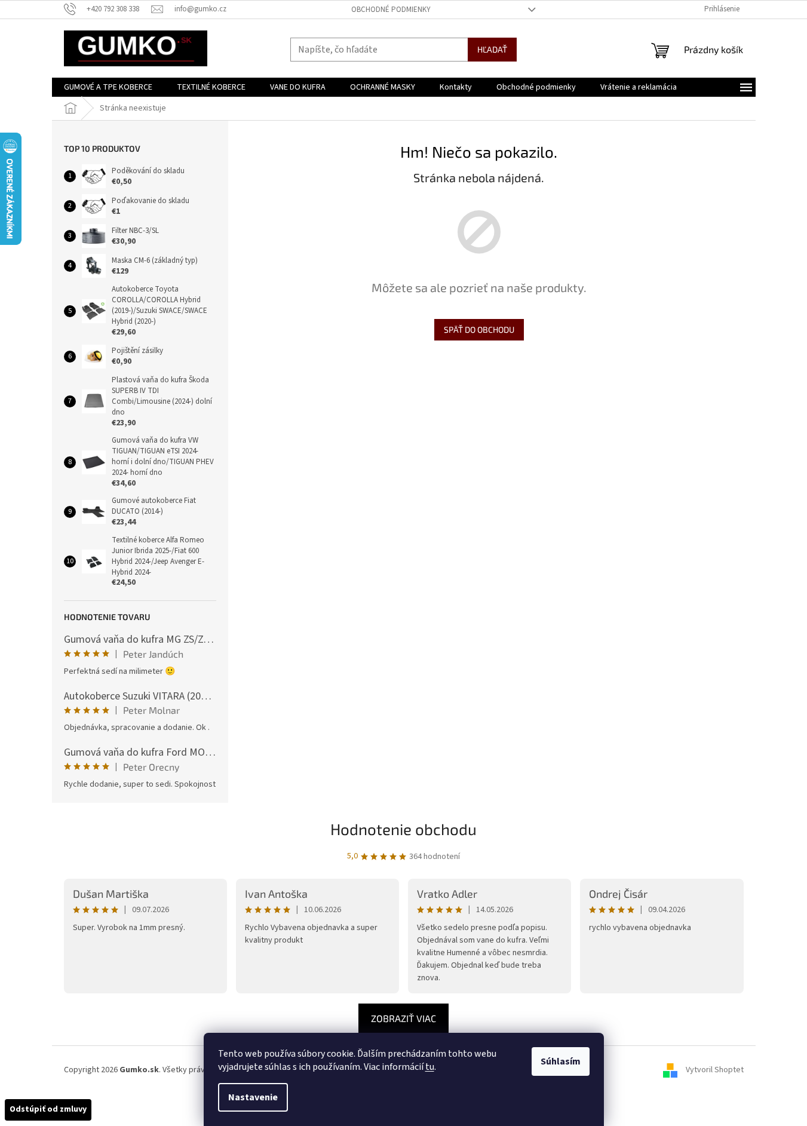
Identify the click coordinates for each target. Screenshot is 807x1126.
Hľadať (492, 49)
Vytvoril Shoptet (715, 1070)
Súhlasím (561, 1061)
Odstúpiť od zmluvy (48, 1109)
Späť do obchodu (479, 329)
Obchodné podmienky (391, 9)
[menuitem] (108, 87)
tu (429, 1066)
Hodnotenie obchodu (403, 829)
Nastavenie (253, 1097)
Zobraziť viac (403, 1018)
